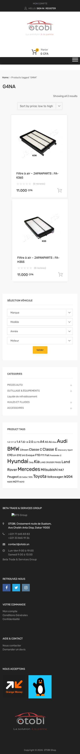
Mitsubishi (49, 469)
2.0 (31, 442)
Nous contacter (12, 645)
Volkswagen (55, 477)
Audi (62, 441)
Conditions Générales (15, 615)
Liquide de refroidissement (22, 396)
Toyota (40, 476)
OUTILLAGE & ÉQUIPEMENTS (23, 390)
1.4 (18, 442)
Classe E (50, 449)
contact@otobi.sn (18, 544)
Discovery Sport (65, 450)
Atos (54, 442)
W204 (68, 477)
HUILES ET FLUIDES (18, 402)
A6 (50, 441)
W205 (9, 482)
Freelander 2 (55, 455)
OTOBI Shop (50, 750)
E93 (23, 455)
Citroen (24, 449)
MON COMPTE (40, 3)
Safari (25, 477)
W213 (21, 482)
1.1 (12, 442)
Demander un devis (14, 649)
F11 (42, 455)
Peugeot (13, 477)
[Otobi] (40, 40)
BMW (13, 449)
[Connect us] (6, 587)
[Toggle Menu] (75, 61)
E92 (19, 455)
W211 (16, 481)
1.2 (14, 442)
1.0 (8, 442)
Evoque (30, 455)
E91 (14, 455)
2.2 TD (36, 442)
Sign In (40, 8)
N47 (61, 470)
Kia (37, 461)
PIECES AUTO (15, 384)
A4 (42, 442)
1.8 (26, 442)
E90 (10, 455)
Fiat (47, 455)
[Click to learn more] (14, 687)
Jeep (31, 462)
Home (5, 77)
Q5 (20, 477)
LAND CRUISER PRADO (50, 462)
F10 (37, 455)
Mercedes (29, 469)
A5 (46, 441)
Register (51, 8)
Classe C (35, 449)
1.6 (23, 442)
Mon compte (10, 611)
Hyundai (17, 461)
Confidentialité (11, 619)
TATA (30, 477)
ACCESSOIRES (15, 407)
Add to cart (59, 190)
